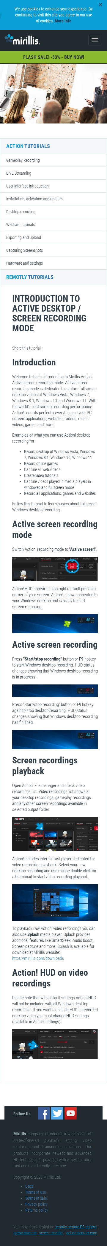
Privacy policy (36, 1204)
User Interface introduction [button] (27, 186)
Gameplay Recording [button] (23, 160)
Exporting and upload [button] (23, 237)
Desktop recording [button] (20, 211)
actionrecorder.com (81, 1232)
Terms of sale (36, 1198)
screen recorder (51, 1232)
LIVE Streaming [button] (18, 173)
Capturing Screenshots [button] (24, 250)
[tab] (53, 160)
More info (63, 21)
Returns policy (36, 1210)
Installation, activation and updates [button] (34, 198)
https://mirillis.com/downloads (38, 958)
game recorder (25, 1232)
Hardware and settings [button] (24, 263)
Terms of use (35, 1192)
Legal (29, 1186)
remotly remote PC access (76, 1226)
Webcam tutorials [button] (20, 224)
